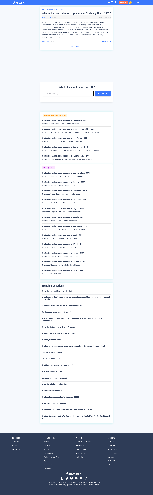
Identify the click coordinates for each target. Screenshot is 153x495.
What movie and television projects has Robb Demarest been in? (67, 410)
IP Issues (111, 465)
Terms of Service (113, 449)
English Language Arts (51, 457)
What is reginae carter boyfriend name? (57, 365)
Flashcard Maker (81, 449)
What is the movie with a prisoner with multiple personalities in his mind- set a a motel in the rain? (76, 298)
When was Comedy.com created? (54, 403)
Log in (138, 2)
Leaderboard (16, 442)
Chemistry (47, 445)
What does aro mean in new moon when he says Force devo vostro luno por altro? (73, 346)
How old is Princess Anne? (52, 359)
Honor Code (80, 445)
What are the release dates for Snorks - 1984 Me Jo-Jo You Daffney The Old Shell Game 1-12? (76, 417)
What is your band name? (51, 340)
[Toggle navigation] (109, 2)
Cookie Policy (112, 461)
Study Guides (80, 453)
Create (122, 2)
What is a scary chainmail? (52, 391)
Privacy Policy (112, 453)
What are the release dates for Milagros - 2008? (60, 397)
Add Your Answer (76, 46)
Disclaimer (111, 457)
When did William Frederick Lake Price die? (58, 327)
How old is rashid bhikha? (52, 352)
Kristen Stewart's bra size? (52, 371)
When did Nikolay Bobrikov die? (54, 384)
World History (48, 453)
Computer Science (50, 465)
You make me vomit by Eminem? (54, 378)
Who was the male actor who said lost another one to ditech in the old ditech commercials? (72, 319)
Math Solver (80, 457)
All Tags (14, 445)
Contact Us (111, 445)
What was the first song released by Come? (58, 333)
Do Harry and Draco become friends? (56, 312)
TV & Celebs (59, 9)
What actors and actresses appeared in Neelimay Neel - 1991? (76, 13)
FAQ (77, 461)
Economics (47, 469)
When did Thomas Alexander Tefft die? (57, 291)
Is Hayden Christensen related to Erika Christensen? (62, 306)
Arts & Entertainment (48, 9)
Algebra (46, 442)
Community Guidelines (83, 442)
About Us (111, 442)
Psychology (47, 461)
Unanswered (16, 449)
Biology (46, 449)
